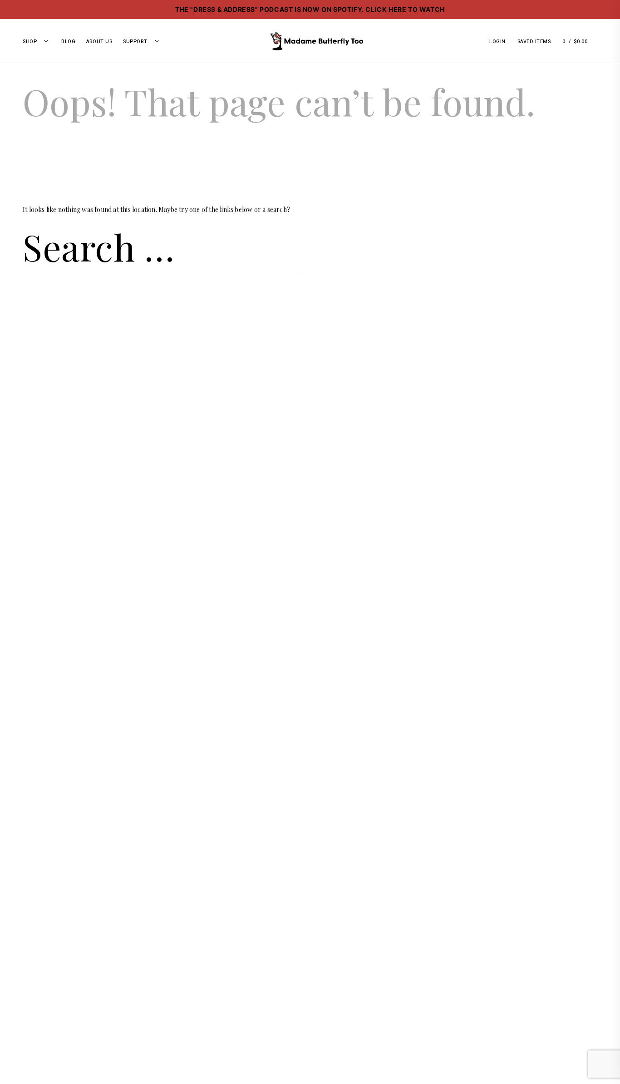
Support (135, 41)
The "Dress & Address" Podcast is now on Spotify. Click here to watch (310, 9)
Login (497, 41)
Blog (68, 41)
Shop (30, 41)
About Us (99, 41)
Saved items (534, 41)
